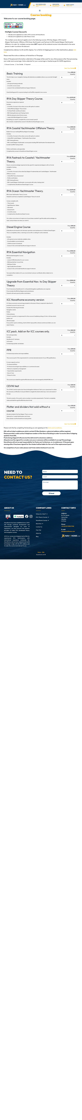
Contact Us (39, 527)
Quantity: (72, 74)
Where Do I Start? (41, 514)
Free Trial (38, 530)
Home (39, 552)
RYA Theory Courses (41, 517)
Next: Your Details (69, 68)
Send (52, 493)
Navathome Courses (41, 520)
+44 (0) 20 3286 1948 (67, 526)
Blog (37, 536)
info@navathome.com (68, 531)
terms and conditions (55, 428)
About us (38, 533)
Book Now (39, 523)
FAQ (43, 552)
